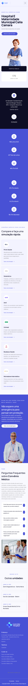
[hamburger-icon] (25, 3)
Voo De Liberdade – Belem (11, 596)
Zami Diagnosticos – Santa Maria (13, 587)
